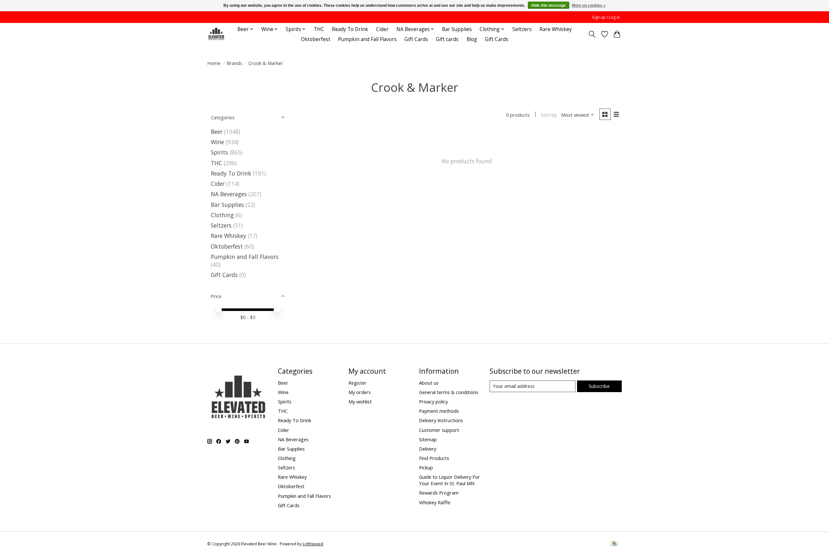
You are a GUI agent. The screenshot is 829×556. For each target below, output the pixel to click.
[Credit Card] (614, 544)
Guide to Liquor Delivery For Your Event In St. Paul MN (449, 480)
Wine (217, 142)
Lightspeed (313, 544)
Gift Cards (416, 39)
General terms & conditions (448, 392)
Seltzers (522, 29)
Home (214, 63)
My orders (359, 392)
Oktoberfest (315, 39)
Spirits (219, 152)
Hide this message (548, 5)
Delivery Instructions (441, 420)
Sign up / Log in (606, 17)
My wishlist (360, 401)
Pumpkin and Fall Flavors (367, 39)
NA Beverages (229, 194)
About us (428, 383)
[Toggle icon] (592, 34)
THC (319, 29)
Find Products (434, 458)
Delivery (427, 448)
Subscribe (599, 386)
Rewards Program (439, 492)
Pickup (426, 467)
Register (357, 383)
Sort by (549, 115)
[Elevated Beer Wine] (216, 34)
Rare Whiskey (555, 29)
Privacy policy (433, 401)
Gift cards (447, 39)
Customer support (439, 430)
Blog (472, 39)
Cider (382, 29)
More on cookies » (589, 5)
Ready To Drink (350, 29)
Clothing (222, 215)
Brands (234, 63)
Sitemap (428, 439)
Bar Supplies (457, 29)
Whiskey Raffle (434, 502)
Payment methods (439, 411)
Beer (216, 131)
